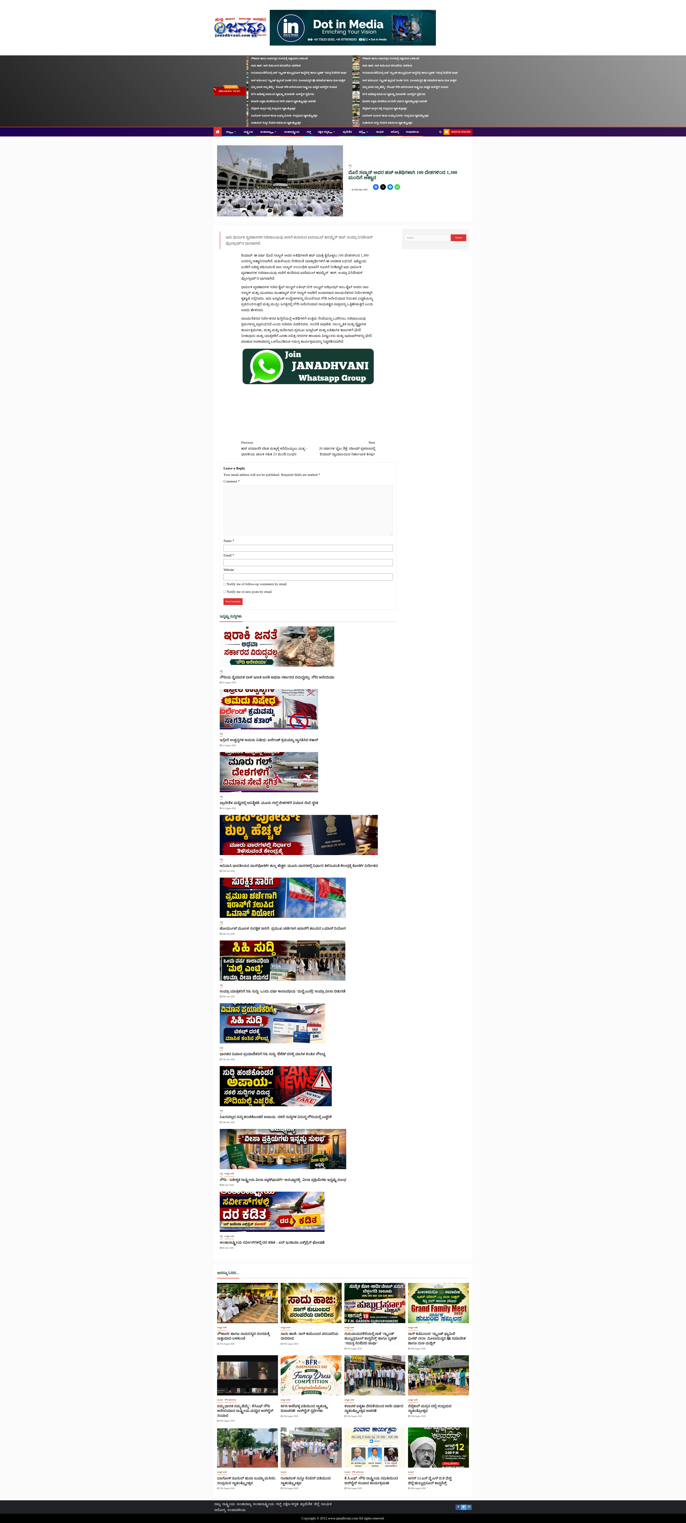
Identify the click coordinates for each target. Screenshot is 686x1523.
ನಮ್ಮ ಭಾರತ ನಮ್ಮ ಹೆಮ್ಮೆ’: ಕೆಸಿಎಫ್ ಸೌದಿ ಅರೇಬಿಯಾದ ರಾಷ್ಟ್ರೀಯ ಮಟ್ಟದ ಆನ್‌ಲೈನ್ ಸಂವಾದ (256, 87)
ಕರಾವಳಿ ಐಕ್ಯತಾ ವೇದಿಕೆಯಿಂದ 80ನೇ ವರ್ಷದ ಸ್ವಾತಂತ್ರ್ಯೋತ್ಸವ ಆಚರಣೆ (245, 101)
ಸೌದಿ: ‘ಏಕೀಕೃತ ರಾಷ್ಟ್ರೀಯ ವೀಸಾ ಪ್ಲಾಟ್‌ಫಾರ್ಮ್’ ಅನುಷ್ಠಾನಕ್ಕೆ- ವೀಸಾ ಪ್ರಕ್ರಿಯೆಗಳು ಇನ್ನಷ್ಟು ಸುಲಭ (283, 1180)
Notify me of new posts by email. (249, 592)
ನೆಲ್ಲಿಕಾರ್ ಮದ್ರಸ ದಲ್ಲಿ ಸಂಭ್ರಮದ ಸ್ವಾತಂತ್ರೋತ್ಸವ (235, 108)
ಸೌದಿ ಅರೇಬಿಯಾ (230, 1400)
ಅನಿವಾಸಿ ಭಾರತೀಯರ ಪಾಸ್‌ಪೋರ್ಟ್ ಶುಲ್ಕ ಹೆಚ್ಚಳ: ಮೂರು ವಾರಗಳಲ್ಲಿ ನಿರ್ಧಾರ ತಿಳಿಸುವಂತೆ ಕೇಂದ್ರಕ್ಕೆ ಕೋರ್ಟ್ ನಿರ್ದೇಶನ (299, 866)
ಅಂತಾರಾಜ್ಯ (265, 132)
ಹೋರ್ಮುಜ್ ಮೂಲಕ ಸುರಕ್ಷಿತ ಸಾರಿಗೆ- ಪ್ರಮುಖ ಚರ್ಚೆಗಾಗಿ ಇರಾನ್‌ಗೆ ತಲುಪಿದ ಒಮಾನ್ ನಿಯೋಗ (283, 928)
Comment (231, 481)
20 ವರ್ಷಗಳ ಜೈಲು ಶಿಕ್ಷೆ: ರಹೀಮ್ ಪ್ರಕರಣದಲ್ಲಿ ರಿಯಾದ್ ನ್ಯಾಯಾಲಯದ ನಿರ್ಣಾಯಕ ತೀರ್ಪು (347, 448)
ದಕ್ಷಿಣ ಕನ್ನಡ (323, 132)
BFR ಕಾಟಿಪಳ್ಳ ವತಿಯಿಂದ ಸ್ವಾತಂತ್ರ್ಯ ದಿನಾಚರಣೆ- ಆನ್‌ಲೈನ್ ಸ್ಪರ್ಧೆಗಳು (245, 94)
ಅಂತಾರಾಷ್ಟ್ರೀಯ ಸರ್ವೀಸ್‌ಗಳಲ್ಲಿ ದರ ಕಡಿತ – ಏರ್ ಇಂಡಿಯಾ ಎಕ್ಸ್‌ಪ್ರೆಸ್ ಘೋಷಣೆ (272, 1242)
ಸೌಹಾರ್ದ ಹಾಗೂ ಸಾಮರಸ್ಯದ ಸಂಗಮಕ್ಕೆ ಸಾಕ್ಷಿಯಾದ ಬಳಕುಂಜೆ (241, 58)
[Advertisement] (308, 410)
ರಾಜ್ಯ (228, 132)
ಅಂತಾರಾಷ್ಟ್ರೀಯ (292, 132)
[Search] (440, 132)
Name (228, 541)
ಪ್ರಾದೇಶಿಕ (347, 132)
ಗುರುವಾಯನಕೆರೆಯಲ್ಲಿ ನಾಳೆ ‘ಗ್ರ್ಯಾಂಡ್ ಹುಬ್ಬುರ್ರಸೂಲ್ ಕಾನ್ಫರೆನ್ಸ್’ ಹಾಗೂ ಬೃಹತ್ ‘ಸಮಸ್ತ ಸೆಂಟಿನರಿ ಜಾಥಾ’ (261, 72)
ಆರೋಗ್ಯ (395, 132)
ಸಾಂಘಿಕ (380, 132)
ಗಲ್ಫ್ (309, 132)
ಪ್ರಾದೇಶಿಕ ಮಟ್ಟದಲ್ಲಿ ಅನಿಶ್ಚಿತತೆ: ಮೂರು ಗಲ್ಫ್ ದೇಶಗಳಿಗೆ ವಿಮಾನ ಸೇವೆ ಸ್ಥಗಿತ (269, 803)
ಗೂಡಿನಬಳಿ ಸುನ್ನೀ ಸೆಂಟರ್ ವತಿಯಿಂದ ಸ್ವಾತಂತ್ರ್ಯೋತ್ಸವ (238, 122)
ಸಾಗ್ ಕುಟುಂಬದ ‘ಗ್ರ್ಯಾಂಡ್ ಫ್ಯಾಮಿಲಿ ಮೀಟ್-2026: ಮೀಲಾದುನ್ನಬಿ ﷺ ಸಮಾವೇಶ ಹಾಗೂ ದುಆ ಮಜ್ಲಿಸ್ (260, 80)
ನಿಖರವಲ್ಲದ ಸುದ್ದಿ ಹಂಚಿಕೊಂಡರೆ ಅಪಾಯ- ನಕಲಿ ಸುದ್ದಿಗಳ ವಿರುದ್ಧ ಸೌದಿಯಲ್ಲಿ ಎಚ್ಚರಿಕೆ (276, 1117)
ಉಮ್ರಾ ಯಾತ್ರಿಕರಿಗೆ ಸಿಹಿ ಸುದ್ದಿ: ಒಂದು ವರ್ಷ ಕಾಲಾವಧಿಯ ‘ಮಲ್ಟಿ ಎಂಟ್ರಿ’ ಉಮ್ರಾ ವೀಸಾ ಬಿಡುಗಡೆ (282, 991)
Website (228, 570)
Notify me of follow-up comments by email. (257, 584)
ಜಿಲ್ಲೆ (361, 132)
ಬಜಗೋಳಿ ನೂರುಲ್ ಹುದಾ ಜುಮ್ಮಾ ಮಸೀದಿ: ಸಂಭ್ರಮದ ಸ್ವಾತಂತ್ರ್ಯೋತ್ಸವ (246, 115)
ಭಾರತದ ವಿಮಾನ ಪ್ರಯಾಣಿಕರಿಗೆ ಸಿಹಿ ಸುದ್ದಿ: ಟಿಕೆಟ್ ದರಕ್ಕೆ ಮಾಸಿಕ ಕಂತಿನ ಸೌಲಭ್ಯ (272, 1054)
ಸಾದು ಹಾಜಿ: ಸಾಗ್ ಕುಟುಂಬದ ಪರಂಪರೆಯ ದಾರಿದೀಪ (238, 65)
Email (228, 555)
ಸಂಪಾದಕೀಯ (412, 132)
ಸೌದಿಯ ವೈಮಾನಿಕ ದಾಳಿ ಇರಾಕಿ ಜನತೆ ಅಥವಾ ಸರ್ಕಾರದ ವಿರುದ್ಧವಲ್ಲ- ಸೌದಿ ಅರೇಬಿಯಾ (277, 677)
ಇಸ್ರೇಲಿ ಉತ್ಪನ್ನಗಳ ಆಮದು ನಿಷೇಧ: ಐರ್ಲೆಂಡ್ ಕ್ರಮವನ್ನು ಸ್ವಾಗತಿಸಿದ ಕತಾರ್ (269, 740)
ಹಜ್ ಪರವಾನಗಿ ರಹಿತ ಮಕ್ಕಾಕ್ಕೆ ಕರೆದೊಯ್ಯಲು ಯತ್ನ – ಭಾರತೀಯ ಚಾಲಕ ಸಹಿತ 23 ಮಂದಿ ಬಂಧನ (274, 448)
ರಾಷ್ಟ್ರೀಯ (248, 132)
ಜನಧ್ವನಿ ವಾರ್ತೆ (229, 1173)
